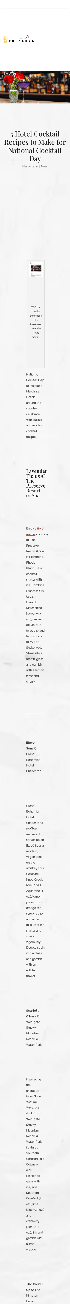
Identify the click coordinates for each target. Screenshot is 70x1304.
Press (44, 166)
